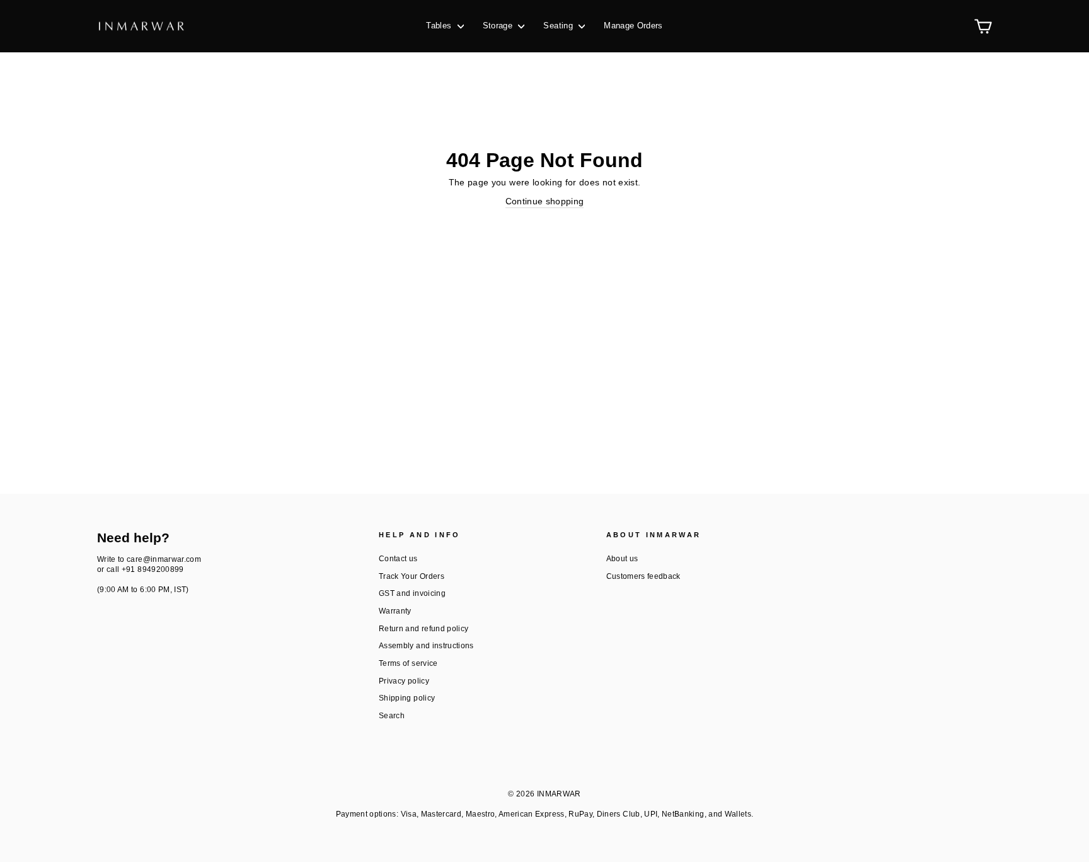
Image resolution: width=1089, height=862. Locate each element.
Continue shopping (544, 201)
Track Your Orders (411, 576)
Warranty (395, 611)
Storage (499, 25)
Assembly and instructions (426, 645)
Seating (559, 25)
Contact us (398, 558)
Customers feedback (643, 576)
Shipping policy (407, 698)
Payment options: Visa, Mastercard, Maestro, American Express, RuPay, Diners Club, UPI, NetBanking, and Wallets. (545, 814)
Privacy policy (404, 681)
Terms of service (408, 663)
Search (392, 715)
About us (622, 558)
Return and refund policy (423, 628)
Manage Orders (633, 25)
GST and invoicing (412, 593)
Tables (440, 25)
